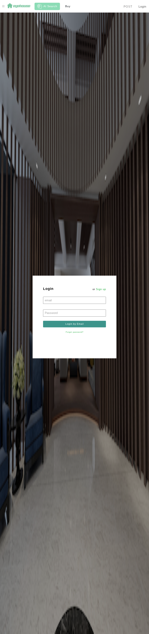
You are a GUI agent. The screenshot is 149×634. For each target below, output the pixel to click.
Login (142, 6)
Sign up (101, 289)
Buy (67, 6)
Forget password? (74, 332)
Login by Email (74, 324)
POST (128, 6)
